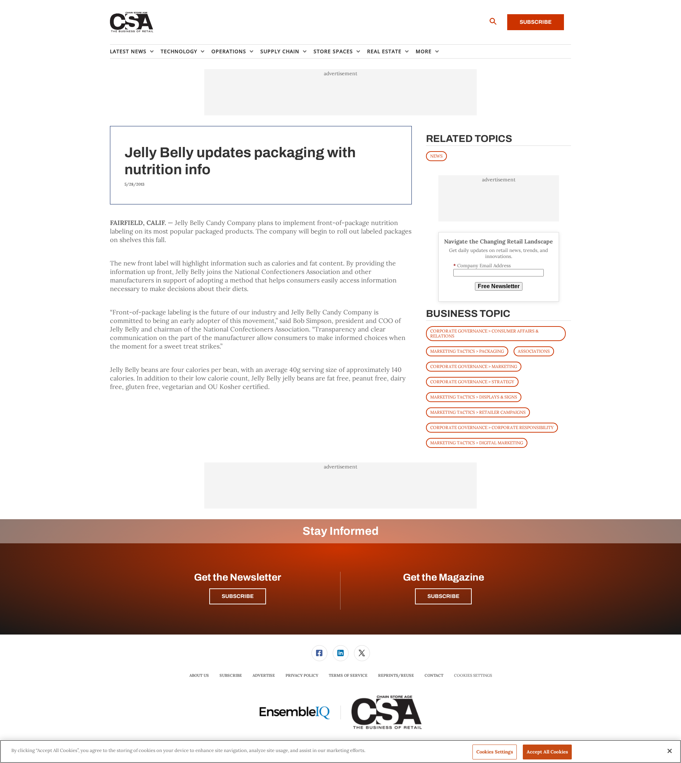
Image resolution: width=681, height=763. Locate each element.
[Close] (669, 751)
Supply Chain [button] (279, 51)
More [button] (424, 51)
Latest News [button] (128, 51)
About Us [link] (199, 675)
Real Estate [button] (384, 51)
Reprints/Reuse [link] (396, 675)
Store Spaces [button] (333, 51)
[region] (340, 751)
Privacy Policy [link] (302, 675)
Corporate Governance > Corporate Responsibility (492, 427)
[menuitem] (135, 51)
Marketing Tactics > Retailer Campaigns (478, 412)
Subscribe (536, 22)
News (436, 156)
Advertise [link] (264, 675)
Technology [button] (179, 51)
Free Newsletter (499, 286)
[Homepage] (132, 22)
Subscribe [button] (238, 596)
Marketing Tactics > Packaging (467, 351)
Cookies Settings (473, 675)
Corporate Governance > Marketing (473, 366)
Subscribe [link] (231, 675)
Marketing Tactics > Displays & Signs (473, 397)
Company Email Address (482, 266)
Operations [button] (228, 51)
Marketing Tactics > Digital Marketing (476, 442)
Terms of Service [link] (348, 675)
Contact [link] (434, 675)
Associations (534, 351)
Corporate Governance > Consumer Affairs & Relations (484, 333)
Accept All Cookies (547, 752)
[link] (319, 653)
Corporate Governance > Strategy (472, 381)
